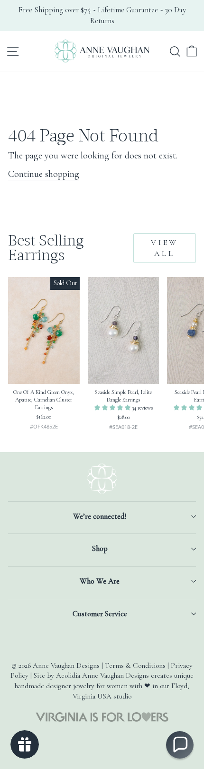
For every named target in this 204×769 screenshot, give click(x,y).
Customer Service (100, 614)
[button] (113, 407)
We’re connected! (99, 516)
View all (164, 248)
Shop (100, 548)
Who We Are (100, 581)
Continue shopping (43, 174)
